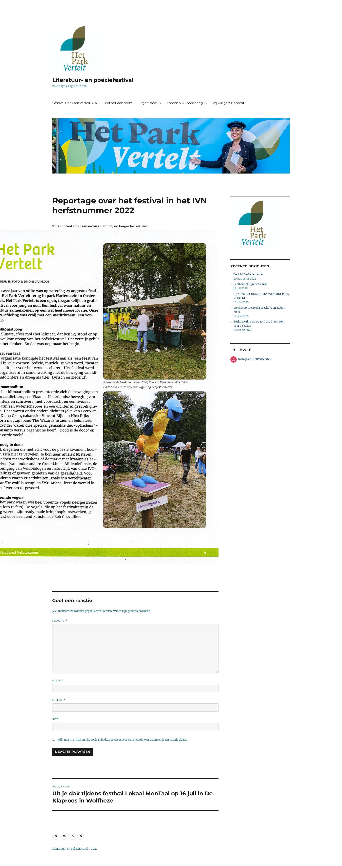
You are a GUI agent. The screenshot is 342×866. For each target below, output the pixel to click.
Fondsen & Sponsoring (185, 103)
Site (55, 719)
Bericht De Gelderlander (249, 274)
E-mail (58, 700)
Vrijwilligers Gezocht (228, 103)
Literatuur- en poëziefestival (92, 80)
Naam (58, 680)
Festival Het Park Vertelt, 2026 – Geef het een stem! (92, 103)
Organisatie (148, 103)
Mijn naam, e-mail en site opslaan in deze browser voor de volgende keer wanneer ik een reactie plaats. (122, 739)
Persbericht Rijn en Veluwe (250, 284)
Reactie (59, 620)
